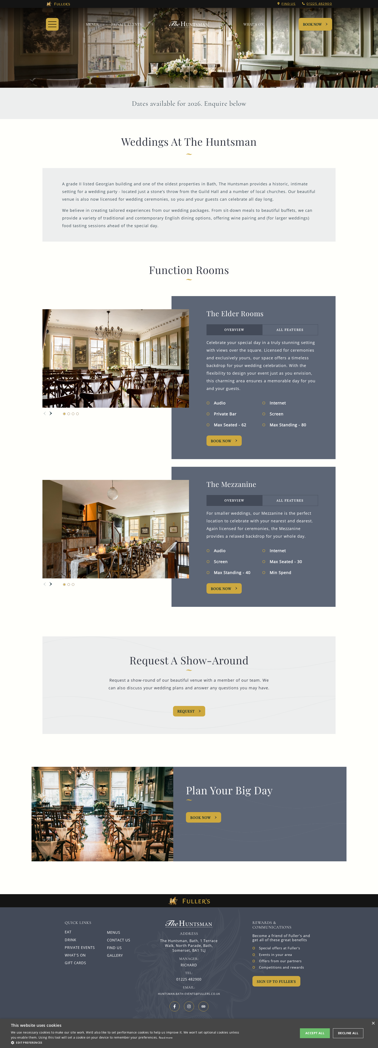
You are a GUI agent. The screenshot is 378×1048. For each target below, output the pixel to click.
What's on (253, 24)
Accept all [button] (314, 1033)
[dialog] (189, 1033)
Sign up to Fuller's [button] (276, 981)
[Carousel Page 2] (68, 414)
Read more (166, 1037)
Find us (289, 4)
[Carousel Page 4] (77, 414)
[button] (126, 1042)
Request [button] (186, 711)
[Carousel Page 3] (73, 414)
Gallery (115, 955)
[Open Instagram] (189, 1006)
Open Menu (52, 24)
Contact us (118, 940)
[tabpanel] (262, 384)
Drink (70, 939)
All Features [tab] (290, 330)
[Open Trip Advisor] (203, 1006)
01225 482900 (319, 4)
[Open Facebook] (175, 1006)
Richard (189, 965)
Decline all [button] (348, 1033)
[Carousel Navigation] (47, 413)
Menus (92, 24)
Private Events (126, 24)
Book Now (312, 24)
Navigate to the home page (189, 24)
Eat (68, 932)
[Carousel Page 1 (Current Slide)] (64, 414)
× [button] (373, 1023)
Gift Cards (75, 962)
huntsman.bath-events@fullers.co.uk (189, 994)
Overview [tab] (234, 330)
